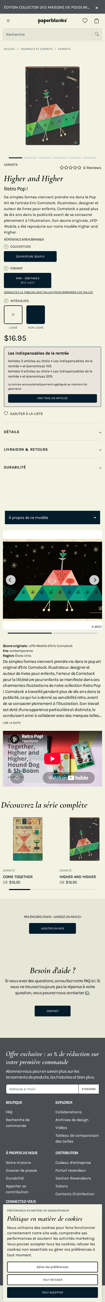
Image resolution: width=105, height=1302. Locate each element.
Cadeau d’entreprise (73, 1162)
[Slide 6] (89, 157)
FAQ (9, 1112)
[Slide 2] (30, 157)
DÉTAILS (12, 432)
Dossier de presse (21, 1170)
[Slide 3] (45, 157)
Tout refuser (52, 1279)
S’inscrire (89, 1089)
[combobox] (52, 518)
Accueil (9, 49)
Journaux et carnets (37, 49)
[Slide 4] (60, 157)
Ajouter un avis (52, 928)
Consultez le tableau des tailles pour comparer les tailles (48, 292)
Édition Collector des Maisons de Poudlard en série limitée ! (47, 7)
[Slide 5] (75, 157)
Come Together (18, 876)
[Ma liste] (85, 21)
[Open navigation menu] (8, 21)
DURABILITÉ (15, 467)
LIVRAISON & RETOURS (26, 449)
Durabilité (15, 1178)
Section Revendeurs (73, 1178)
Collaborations (68, 1112)
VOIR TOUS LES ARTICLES (52, 398)
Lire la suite (12, 722)
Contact (53, 1011)
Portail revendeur (70, 1170)
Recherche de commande (18, 1122)
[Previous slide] (11, 580)
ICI (87, 992)
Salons (61, 1186)
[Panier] (96, 21)
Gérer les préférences (52, 1267)
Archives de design (72, 1119)
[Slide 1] (15, 157)
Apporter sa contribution (17, 1189)
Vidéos (61, 1127)
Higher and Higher (78, 876)
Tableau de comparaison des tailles (77, 1138)
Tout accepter (52, 1292)
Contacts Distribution (74, 1193)
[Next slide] (94, 580)
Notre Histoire (18, 1162)
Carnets (64, 49)
